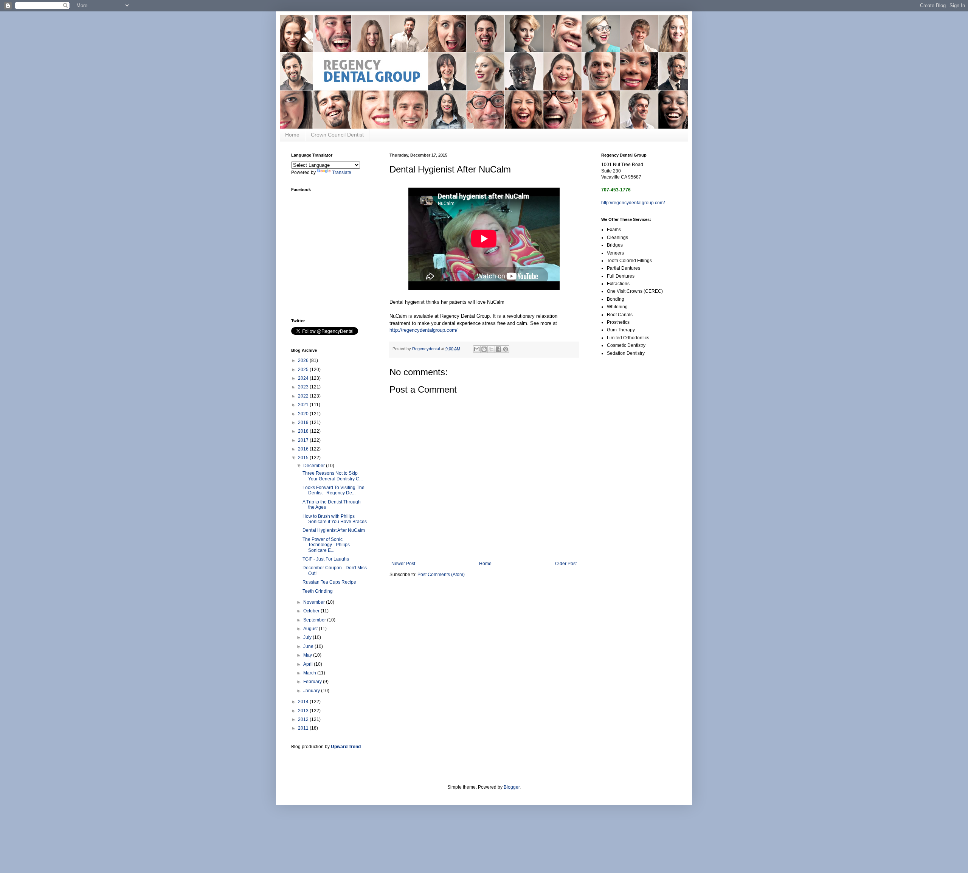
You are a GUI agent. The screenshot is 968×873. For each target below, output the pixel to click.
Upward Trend (346, 746)
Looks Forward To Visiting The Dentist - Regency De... (333, 490)
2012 (304, 719)
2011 (304, 728)
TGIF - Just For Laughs (325, 559)
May (308, 655)
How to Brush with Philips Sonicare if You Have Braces (334, 519)
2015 (304, 457)
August (311, 628)
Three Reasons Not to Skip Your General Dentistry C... (332, 476)
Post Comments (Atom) (441, 574)
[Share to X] (491, 349)
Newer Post (403, 563)
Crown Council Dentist (337, 135)
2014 (304, 701)
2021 (304, 404)
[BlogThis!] (484, 349)
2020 (304, 413)
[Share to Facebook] (498, 349)
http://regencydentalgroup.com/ (423, 330)
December (314, 465)
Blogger (512, 787)
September (315, 620)
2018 (304, 431)
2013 (304, 710)
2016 (304, 449)
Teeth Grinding (317, 591)
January (312, 690)
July (308, 637)
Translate (341, 172)
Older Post (566, 563)
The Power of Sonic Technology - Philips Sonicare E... (326, 545)
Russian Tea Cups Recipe (329, 582)
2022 (304, 396)
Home (292, 135)
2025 (304, 369)
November (314, 602)
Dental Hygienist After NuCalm (333, 530)
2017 (304, 440)
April (308, 664)
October (312, 611)
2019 (304, 422)
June (309, 646)
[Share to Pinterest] (505, 349)
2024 (304, 378)
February (313, 681)
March (310, 673)
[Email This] (477, 349)
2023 (304, 387)
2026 (304, 360)
